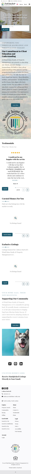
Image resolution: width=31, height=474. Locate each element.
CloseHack (19, 467)
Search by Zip (5, 426)
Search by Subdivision (7, 423)
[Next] (27, 189)
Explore (4, 405)
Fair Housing (18, 431)
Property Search (6, 407)
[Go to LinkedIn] (7, 388)
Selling (3, 415)
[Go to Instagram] (5, 388)
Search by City (5, 421)
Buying (3, 412)
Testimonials (16, 412)
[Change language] (17, 4)
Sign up (21, 4)
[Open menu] (29, 4)
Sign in (25, 4)
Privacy (17, 421)
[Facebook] (10, 363)
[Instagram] (15, 363)
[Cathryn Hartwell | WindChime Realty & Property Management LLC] (15, 448)
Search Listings (7, 234)
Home (14, 415)
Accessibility (18, 429)
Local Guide (5, 418)
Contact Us (15, 410)
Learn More (15, 105)
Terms (16, 424)
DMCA (16, 426)
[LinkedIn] (21, 363)
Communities (5, 410)
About (14, 405)
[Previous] (23, 235)
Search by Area (5, 429)
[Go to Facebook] (3, 388)
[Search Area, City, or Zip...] (15, 26)
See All (5, 188)
